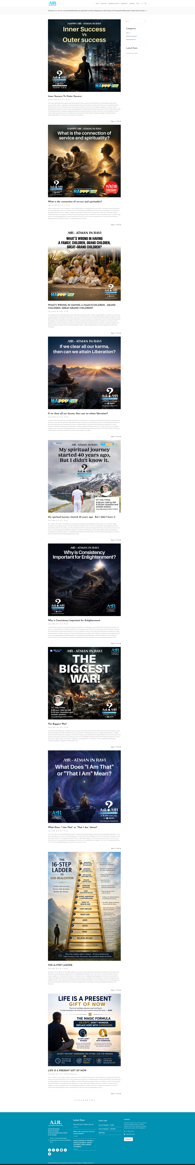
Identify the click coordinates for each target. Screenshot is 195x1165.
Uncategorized (72, 1074)
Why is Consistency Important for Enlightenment (74, 620)
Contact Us (128, 1139)
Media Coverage (131, 36)
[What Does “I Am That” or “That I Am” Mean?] (84, 786)
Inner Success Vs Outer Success (65, 96)
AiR (68, 10)
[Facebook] (49, 1150)
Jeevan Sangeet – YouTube (107, 1129)
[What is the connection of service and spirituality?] (84, 161)
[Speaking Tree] (49, 1154)
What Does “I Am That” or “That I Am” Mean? (72, 827)
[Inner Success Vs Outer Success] (84, 55)
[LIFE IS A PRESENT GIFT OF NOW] (84, 1029)
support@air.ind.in (130, 1134)
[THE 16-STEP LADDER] (84, 906)
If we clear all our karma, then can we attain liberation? (78, 413)
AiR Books (102, 1132)
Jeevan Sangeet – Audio (106, 1125)
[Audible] (65, 1150)
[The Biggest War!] (84, 683)
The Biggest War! (57, 724)
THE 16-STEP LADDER (60, 965)
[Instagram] (57, 1150)
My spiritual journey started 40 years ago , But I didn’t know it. (82, 517)
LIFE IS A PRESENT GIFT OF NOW (67, 1071)
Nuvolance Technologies (75, 1163)
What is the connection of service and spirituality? (75, 202)
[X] (53, 1150)
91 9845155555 (130, 1131)
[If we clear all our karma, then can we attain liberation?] (84, 372)
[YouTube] (61, 1150)
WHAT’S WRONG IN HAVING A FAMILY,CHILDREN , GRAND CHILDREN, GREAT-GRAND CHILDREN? (83, 1143)
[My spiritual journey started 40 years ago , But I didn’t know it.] (84, 476)
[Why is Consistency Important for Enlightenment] (84, 579)
